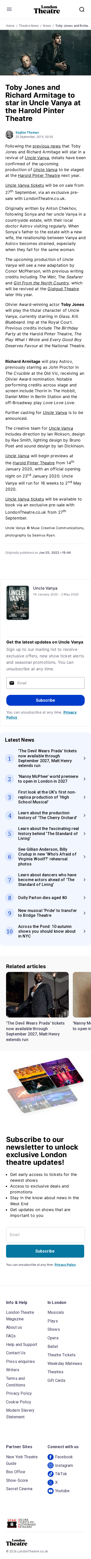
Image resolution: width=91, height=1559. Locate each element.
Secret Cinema (19, 1488)
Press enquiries (20, 1361)
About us (14, 1327)
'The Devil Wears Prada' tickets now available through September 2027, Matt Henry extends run (35, 1031)
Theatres (55, 1371)
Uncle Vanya (45, 169)
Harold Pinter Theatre (39, 175)
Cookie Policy (18, 1402)
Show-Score (17, 1480)
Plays (53, 1321)
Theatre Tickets (62, 1355)
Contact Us (16, 1352)
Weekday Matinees (65, 1363)
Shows (54, 1329)
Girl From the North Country (41, 282)
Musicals (56, 1312)
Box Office (16, 1471)
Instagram (64, 1465)
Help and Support (21, 1344)
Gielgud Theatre (63, 288)
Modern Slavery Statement (20, 1413)
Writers (12, 1369)
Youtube (62, 1490)
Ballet (53, 1346)
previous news (47, 146)
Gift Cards (57, 1380)
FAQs (11, 1336)
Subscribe (45, 700)
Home (10, 26)
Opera (53, 1338)
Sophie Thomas (27, 132)
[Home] (47, 9)
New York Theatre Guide (22, 1460)
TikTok (61, 1473)
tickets (24, 185)
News (47, 26)
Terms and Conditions (16, 1381)
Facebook (64, 1456)
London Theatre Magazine (20, 1315)
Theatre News (29, 26)
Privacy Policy (65, 1264)
